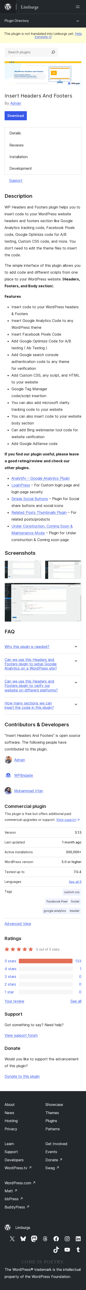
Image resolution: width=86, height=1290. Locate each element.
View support (66, 820)
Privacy (11, 1129)
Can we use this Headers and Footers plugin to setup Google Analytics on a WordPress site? (31, 664)
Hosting (11, 1120)
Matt (11, 1191)
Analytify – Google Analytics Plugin (40, 478)
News (9, 1112)
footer (75, 901)
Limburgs (22, 1227)
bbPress (14, 1199)
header (75, 910)
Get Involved (56, 1143)
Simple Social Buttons (29, 498)
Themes (52, 1112)
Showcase (54, 1104)
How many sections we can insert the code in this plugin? (29, 705)
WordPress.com (20, 1183)
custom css (72, 892)
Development (20, 168)
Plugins (51, 1120)
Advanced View (18, 923)
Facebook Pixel (57, 901)
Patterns (52, 1129)
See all (75, 1001)
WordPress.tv (18, 1168)
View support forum (21, 1035)
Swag (52, 1168)
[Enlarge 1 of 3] (35, 566)
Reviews (16, 145)
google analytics (55, 910)
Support (15, 180)
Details (15, 133)
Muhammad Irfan (28, 791)
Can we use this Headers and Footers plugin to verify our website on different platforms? (31, 685)
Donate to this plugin (22, 1076)
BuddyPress (17, 1207)
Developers (14, 1160)
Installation (18, 156)
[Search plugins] (53, 52)
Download (16, 116)
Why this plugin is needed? (27, 647)
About (10, 1104)
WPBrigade (23, 775)
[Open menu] (78, 7)
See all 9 (75, 882)
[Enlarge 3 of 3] (75, 589)
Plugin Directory (17, 21)
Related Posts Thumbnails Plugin (39, 512)
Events (51, 1151)
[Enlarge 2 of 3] (75, 566)
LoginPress (20, 485)
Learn (9, 1143)
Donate (54, 1160)
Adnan (15, 103)
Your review (14, 1001)
